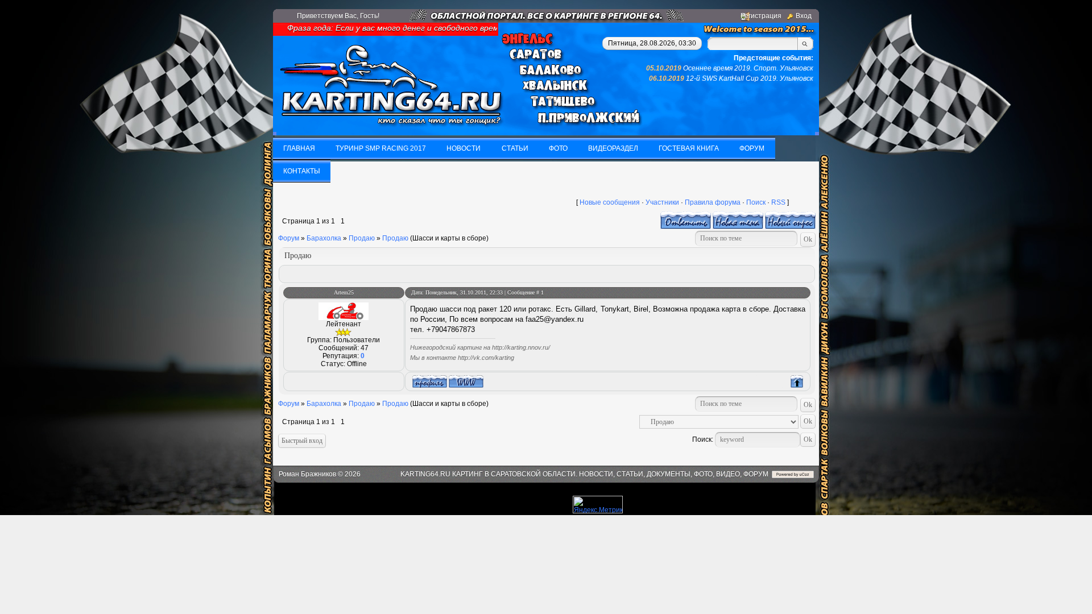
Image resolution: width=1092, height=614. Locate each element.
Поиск (756, 202)
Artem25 (344, 292)
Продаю (362, 238)
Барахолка (324, 238)
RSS (778, 202)
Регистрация (761, 16)
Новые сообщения (610, 202)
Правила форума (713, 202)
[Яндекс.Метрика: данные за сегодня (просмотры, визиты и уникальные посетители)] (598, 504)
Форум (288, 238)
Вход (804, 16)
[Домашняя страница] (466, 381)
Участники (662, 202)
